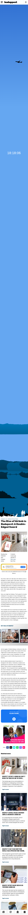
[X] (11, 747)
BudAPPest (10, 2)
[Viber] (20, 747)
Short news (13, 559)
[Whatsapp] (17, 747)
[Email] (24, 747)
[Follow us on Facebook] (14, 719)
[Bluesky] (14, 747)
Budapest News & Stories (13, 519)
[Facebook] (7, 747)
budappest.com (4, 519)
